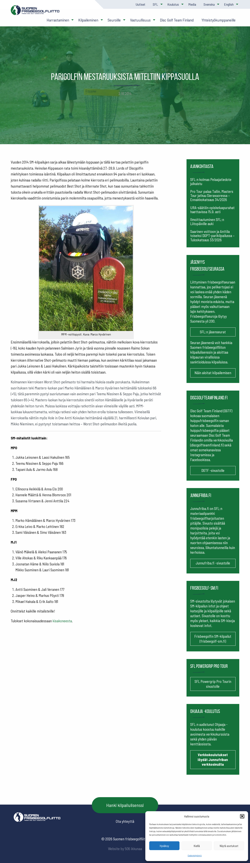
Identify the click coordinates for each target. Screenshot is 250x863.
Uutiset (140, 4)
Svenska (209, 4)
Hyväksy (164, 846)
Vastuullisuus (140, 20)
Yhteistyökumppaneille (218, 20)
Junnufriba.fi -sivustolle (213, 563)
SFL (155, 4)
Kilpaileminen (88, 20)
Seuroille (114, 20)
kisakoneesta (62, 621)
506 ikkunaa (133, 848)
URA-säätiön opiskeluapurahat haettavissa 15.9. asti (212, 209)
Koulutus (173, 4)
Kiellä (197, 846)
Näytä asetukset (229, 846)
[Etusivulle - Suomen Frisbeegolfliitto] (35, 12)
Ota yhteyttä (125, 821)
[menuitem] (140, 4)
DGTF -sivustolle (212, 470)
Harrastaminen (58, 20)
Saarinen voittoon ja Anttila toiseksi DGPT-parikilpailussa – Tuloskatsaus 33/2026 (212, 235)
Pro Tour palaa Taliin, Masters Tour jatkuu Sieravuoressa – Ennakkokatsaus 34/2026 (211, 195)
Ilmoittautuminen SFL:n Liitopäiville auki (207, 221)
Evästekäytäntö (195, 855)
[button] (242, 816)
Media (192, 4)
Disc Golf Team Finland (177, 20)
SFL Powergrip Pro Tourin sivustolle (213, 684)
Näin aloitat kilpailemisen (213, 372)
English (229, 4)
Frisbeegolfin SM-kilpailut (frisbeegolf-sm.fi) (212, 638)
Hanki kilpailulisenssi (125, 805)
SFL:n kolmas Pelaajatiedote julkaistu (210, 181)
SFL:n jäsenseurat (213, 332)
